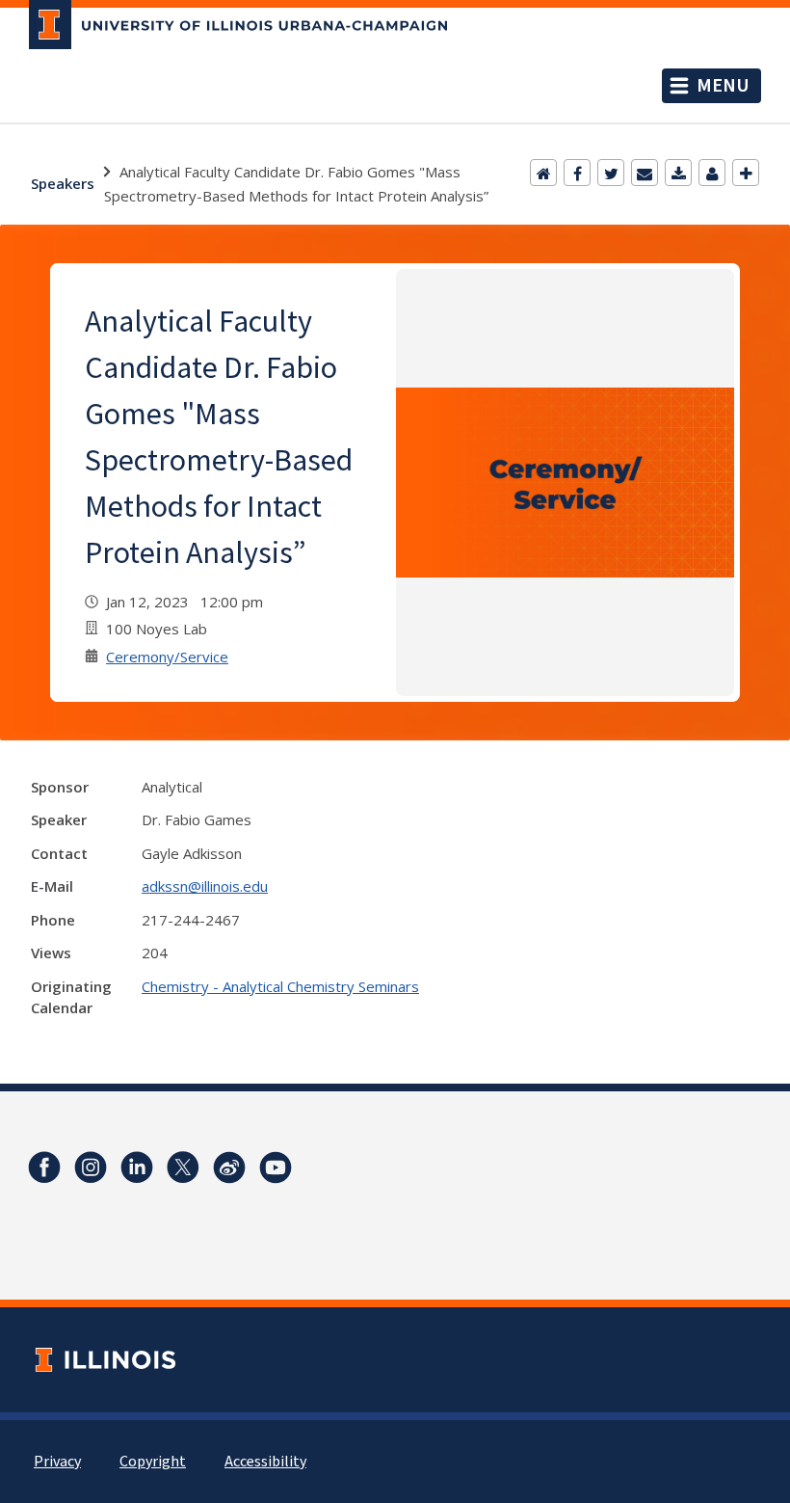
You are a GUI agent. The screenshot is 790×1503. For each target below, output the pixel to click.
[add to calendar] (678, 172)
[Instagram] (90, 1167)
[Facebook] (577, 172)
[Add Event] (745, 172)
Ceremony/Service (167, 656)
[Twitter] (610, 172)
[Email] (644, 172)
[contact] (711, 172)
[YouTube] (275, 1167)
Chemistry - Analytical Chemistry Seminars (280, 986)
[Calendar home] (543, 172)
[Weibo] (229, 1167)
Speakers (62, 183)
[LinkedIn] (137, 1167)
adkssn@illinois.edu (205, 886)
